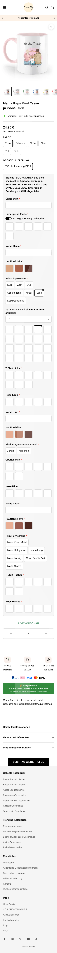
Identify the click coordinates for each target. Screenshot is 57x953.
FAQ (5, 930)
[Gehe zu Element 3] (26, 91)
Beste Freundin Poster (14, 779)
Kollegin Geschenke (13, 805)
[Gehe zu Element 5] (46, 91)
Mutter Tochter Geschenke (16, 800)
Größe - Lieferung (16, 160)
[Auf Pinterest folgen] (20, 939)
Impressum (8, 862)
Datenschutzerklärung (14, 873)
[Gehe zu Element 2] (17, 91)
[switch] (8, 218)
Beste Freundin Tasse (14, 784)
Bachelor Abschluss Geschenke (19, 836)
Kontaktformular (11, 920)
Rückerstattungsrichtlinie (15, 889)
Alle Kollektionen (11, 914)
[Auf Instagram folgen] (12, 939)
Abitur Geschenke (12, 842)
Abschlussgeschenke (13, 790)
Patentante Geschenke (14, 795)
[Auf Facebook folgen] (4, 939)
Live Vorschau (28, 623)
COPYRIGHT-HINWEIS (15, 909)
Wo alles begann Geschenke (17, 831)
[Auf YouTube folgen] (28, 939)
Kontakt (7, 883)
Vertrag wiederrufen (28, 762)
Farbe (7, 137)
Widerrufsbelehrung (12, 878)
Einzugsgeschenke (12, 826)
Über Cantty (9, 904)
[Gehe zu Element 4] (36, 91)
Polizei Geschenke (12, 847)
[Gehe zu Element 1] (7, 91)
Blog (5, 925)
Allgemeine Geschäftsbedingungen (20, 867)
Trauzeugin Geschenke (14, 811)
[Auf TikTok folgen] (36, 939)
